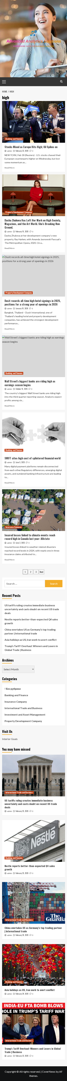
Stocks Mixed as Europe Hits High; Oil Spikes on (31, 147)
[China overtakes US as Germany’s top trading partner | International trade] (33, 903)
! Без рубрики (13, 688)
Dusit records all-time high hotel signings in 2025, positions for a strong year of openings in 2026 (33, 302)
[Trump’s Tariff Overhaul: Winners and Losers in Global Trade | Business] (33, 1023)
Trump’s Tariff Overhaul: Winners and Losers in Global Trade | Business (31, 648)
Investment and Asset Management (25, 714)
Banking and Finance (14, 139)
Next (41, 571)
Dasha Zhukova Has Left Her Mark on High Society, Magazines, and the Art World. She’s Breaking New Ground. (33, 224)
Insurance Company (13, 527)
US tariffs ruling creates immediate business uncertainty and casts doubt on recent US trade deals (32, 609)
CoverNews (48, 1071)
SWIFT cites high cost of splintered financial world (32, 458)
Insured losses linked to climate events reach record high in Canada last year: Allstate (30, 537)
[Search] (61, 81)
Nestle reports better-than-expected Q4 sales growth (31, 621)
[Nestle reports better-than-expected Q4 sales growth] (33, 841)
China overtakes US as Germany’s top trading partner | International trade (30, 631)
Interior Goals (10, 738)
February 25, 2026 (22, 811)
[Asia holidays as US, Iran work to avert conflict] (33, 965)
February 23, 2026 (22, 151)
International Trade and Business (23, 708)
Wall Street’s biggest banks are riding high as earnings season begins (30, 383)
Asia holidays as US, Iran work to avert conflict (31, 639)
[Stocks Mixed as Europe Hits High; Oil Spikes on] (33, 122)
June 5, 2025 (20, 462)
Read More (9, 167)
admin (9, 151)
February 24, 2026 (22, 935)
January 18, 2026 (22, 308)
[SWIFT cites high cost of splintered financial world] (33, 433)
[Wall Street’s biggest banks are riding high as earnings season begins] (33, 356)
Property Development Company (19, 212)
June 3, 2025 (20, 542)
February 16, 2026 (22, 231)
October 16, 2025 (21, 389)
